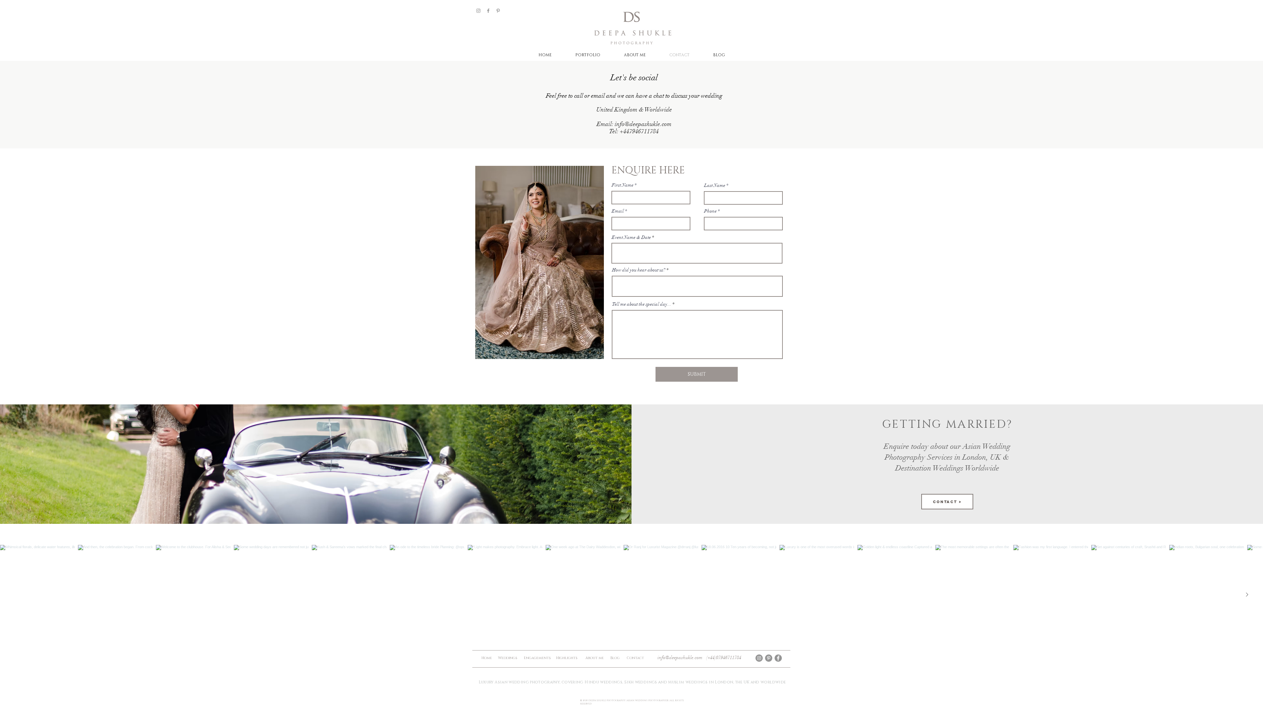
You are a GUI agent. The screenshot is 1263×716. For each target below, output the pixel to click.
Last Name (714, 185)
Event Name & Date (631, 237)
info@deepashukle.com (643, 124)
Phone (710, 211)
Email (618, 211)
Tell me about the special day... (641, 304)
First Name (622, 185)
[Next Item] (1247, 595)
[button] (587, 55)
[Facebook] (488, 10)
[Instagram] (478, 10)
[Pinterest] (498, 10)
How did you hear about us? (638, 270)
